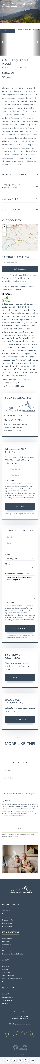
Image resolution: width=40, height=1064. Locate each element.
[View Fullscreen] (4, 234)
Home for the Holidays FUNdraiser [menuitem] (12, 954)
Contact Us (8, 431)
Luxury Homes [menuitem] (6, 914)
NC (19, 380)
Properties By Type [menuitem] (7, 920)
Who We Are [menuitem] (6, 972)
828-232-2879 (14, 420)
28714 (17, 383)
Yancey (26, 380)
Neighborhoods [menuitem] (7, 923)
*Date (7, 555)
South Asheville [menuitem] (7, 948)
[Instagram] (16, 1034)
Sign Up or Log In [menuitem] (7, 997)
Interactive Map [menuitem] (7, 926)
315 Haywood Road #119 (20, 1017)
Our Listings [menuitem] (6, 911)
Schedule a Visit (27, 530)
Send (20, 828)
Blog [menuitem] (3, 982)
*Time (7, 564)
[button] (3, 42)
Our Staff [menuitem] (5, 969)
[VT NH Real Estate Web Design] (20, 1048)
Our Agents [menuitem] (5, 966)
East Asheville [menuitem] (6, 942)
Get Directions (20, 269)
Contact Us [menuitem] (5, 994)
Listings (12, 380)
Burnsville (8, 383)
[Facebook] (8, 1034)
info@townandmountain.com (21, 1024)
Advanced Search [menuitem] (7, 917)
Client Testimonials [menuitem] (8, 976)
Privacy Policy (29, 498)
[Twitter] (24, 1034)
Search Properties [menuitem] (7, 1000)
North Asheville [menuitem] (7, 938)
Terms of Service (19, 637)
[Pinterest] (32, 1034)
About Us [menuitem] (5, 1003)
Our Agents (17, 431)
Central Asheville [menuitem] (7, 945)
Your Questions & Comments (17, 573)
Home (4, 380)
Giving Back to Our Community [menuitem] (12, 979)
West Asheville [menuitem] (6, 951)
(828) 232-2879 (31, 4)
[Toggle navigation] (36, 4)
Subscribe (20, 506)
